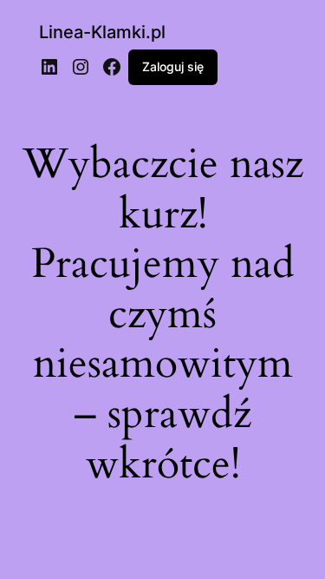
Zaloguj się (173, 66)
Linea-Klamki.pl (102, 32)
